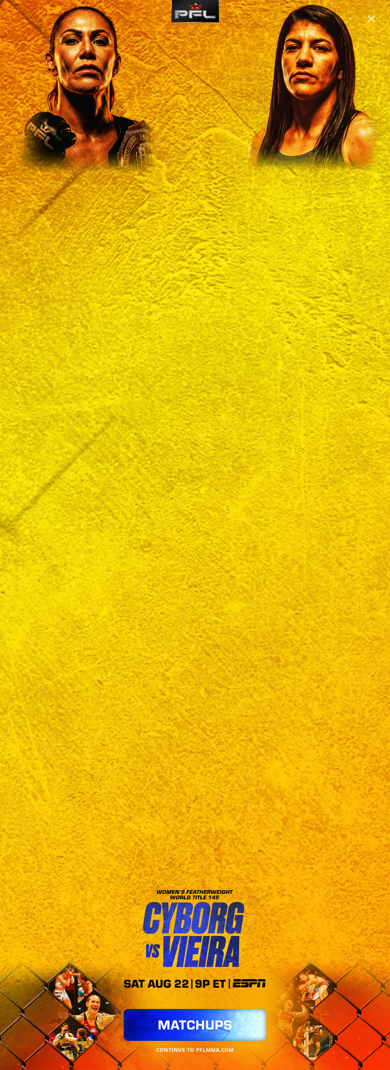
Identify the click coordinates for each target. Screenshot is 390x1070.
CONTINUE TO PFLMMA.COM (195, 1049)
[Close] (371, 19)
